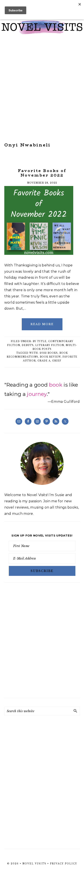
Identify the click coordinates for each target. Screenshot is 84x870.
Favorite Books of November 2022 (42, 173)
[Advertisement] (42, 88)
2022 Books (49, 353)
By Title (40, 341)
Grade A (43, 360)
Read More (42, 324)
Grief (56, 360)
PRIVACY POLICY (63, 863)
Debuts (28, 345)
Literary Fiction (49, 345)
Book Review (50, 356)
